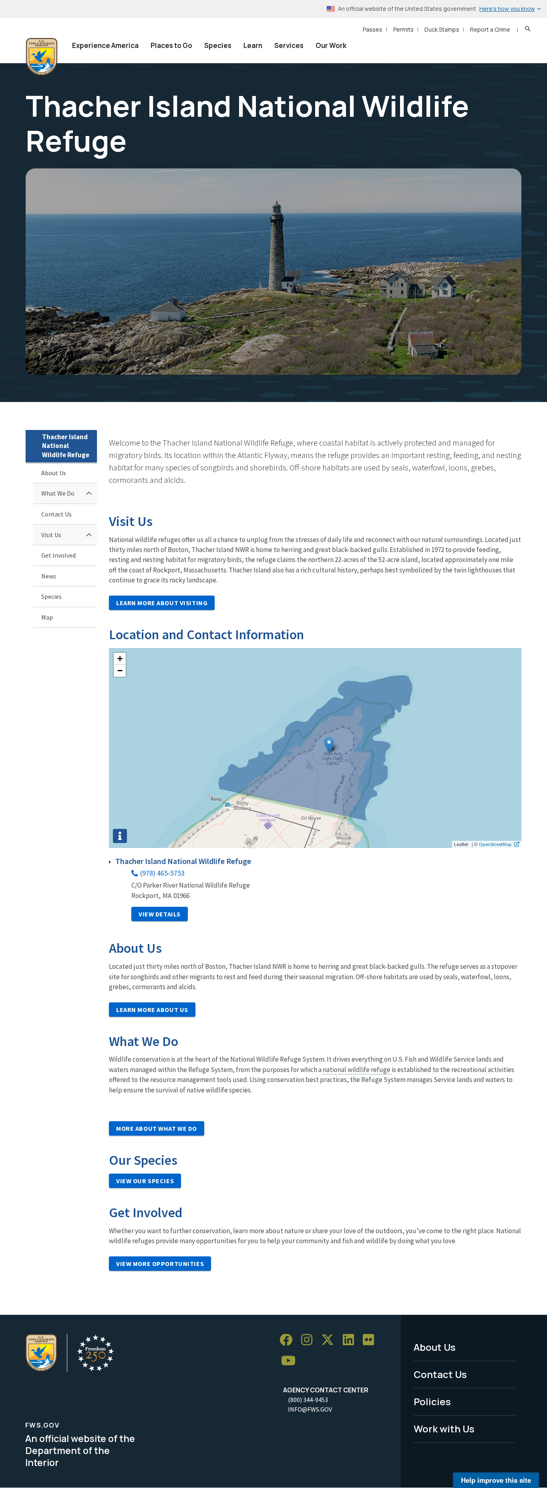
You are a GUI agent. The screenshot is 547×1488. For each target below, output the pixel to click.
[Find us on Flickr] (371, 1340)
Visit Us (51, 535)
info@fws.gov (310, 1409)
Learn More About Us (152, 1010)
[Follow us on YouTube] (291, 1361)
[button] (329, 745)
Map (47, 617)
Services (289, 45)
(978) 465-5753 (162, 873)
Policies (432, 1401)
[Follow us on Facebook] (289, 1340)
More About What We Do (156, 1128)
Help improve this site (496, 1480)
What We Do (57, 493)
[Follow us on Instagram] (309, 1340)
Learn (252, 45)
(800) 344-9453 (308, 1400)
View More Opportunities (160, 1264)
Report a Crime (490, 29)
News (48, 576)
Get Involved (58, 555)
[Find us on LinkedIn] (351, 1340)
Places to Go (171, 45)
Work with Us (444, 1428)
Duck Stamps (441, 29)
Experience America (105, 45)
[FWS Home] (42, 57)
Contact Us (56, 514)
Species (217, 45)
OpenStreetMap (495, 844)
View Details (160, 914)
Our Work (331, 45)
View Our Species (145, 1181)
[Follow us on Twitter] (330, 1340)
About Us (53, 473)
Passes (372, 29)
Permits (403, 29)
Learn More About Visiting (161, 603)
